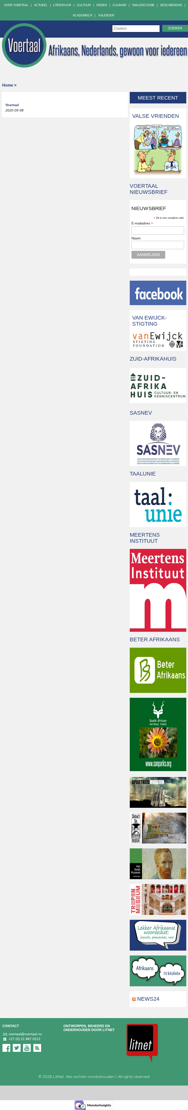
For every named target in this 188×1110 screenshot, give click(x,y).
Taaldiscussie (143, 5)
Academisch (82, 15)
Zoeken (175, 28)
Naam (136, 238)
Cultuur (84, 5)
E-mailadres (142, 223)
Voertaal (12, 105)
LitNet (58, 1077)
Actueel (40, 5)
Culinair (119, 5)
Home (7, 85)
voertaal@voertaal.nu (25, 1034)
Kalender (106, 15)
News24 (148, 999)
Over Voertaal (16, 5)
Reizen (101, 5)
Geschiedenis (171, 5)
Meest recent (158, 97)
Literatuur (62, 5)
